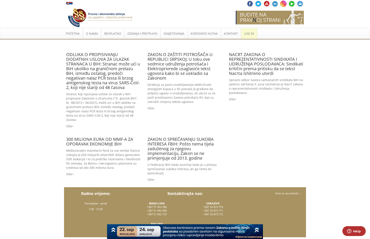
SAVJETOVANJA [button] (174, 33)
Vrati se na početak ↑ (288, 193)
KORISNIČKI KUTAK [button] (204, 33)
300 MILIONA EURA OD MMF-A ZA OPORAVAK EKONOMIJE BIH (99, 141)
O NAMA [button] (92, 33)
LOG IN (249, 33)
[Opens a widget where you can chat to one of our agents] (354, 231)
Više (69, 126)
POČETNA (73, 33)
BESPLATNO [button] (112, 33)
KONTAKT (231, 33)
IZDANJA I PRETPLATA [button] (142, 33)
